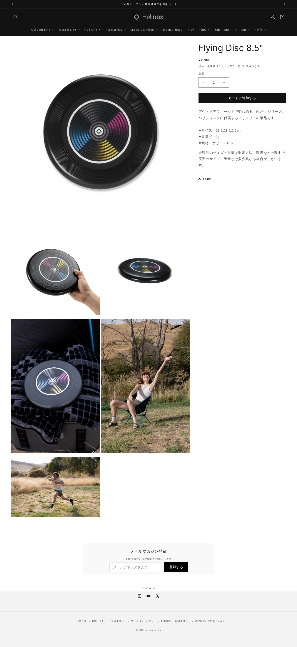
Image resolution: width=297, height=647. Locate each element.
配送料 (211, 66)
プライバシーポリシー (143, 621)
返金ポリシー (119, 621)
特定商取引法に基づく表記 (210, 621)
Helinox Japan (153, 630)
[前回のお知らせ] (12, 4)
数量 (201, 74)
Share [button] (207, 179)
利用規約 (166, 621)
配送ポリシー (182, 621)
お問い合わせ (99, 621)
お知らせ (81, 621)
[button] (15, 17)
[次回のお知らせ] (284, 4)
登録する (176, 567)
